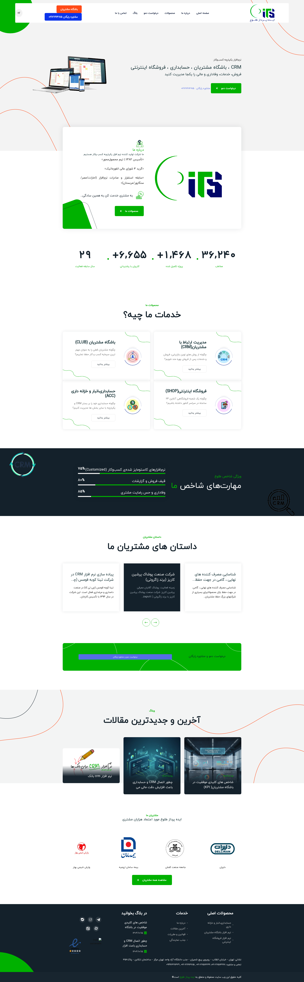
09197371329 (172, 964)
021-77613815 (187, 964)
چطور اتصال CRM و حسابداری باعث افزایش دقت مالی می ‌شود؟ (153, 787)
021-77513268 (218, 964)
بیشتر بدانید (194, 368)
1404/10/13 (106, 770)
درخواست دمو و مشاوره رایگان (125, 657)
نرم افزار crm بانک (100, 776)
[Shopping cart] (18, 13)
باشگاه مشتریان (69, 9)
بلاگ (135, 13)
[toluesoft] (90, 919)
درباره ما (185, 13)
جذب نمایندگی (177, 940)
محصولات (170, 13)
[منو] (262, 12)
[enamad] (74, 945)
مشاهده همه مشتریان (154, 880)
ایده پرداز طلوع (187, 976)
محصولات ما (131, 211)
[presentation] (155, 622)
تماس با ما (121, 13)
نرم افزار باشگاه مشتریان (217, 932)
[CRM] (98, 919)
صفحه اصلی (202, 13)
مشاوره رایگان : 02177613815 (195, 88)
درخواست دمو (151, 13)
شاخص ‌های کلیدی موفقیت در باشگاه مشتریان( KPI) (135, 927)
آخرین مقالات (178, 928)
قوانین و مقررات (176, 934)
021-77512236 (203, 964)
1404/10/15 (228, 776)
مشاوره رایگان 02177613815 (63, 16)
